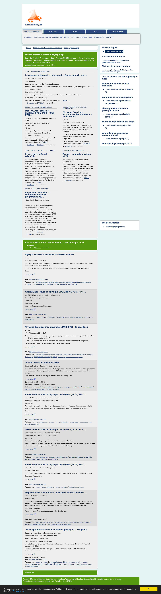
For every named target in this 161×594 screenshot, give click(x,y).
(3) (118, 102)
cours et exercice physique (43, 284)
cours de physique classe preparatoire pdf (63, 387)
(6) (118, 126)
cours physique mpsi (80, 317)
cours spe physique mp (31, 566)
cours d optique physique (45, 317)
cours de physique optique (64, 317)
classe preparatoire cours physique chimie (51, 562)
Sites (48, 37)
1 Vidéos (40, 103)
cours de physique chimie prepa (118, 122)
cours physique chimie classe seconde (77, 564)
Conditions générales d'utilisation (60, 579)
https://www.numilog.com (38, 279)
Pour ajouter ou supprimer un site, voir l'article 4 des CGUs (47, 581)
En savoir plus (19, 591)
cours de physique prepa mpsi (44, 522)
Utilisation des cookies (84, 579)
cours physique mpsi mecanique (45, 422)
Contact (110, 37)
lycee (75, 32)
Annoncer (99, 37)
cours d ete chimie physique (48, 564)
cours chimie (117, 32)
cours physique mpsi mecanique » (38, 107)
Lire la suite (29, 274)
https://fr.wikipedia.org (37, 559)
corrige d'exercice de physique (65, 284)
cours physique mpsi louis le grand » (40, 150)
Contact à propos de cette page (108, 579)
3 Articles (68, 146)
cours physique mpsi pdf (43, 387)
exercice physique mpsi (67, 282)
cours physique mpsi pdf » (73, 150)
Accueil (28, 37)
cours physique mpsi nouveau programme (70, 357)
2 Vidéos (38, 248)
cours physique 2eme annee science (59, 524)
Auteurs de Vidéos (60, 37)
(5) (119, 90)
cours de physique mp (61, 522)
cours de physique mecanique (67, 422)
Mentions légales (37, 579)
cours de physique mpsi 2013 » (37, 189)
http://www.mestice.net (37, 314)
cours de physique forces (50, 459)
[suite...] (66, 100)
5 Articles (30, 145)
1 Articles (68, 180)
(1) (117, 139)
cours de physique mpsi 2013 (117, 143)
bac (96, 32)
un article (87, 37)
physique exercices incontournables (47, 282)
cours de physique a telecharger (35, 389)
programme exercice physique (45, 357)
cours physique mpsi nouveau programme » (75, 107)
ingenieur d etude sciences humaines (115, 84)
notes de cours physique (85, 387)
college (53, 32)
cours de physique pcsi (32, 424)
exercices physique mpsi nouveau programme (49, 354)
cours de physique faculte (76, 522)
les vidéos (41, 65)
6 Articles (30, 103)
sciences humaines (32, 32)
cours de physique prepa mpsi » (37, 71)
